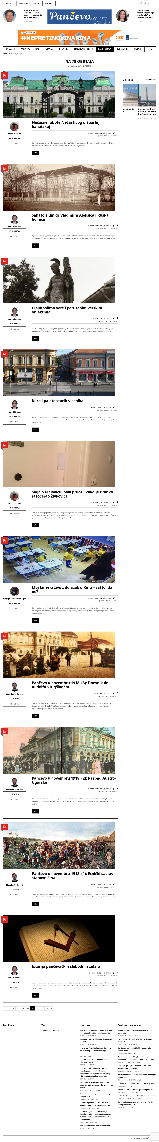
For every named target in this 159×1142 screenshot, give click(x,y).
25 (42, 1008)
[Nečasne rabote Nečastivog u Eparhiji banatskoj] (59, 94)
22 (28, 1008)
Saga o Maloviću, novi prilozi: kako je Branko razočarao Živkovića (72, 494)
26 (47, 1008)
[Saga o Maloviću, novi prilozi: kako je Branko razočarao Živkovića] (59, 464)
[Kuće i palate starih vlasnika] (59, 372)
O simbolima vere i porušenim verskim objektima (67, 310)
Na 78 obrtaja (14, 138)
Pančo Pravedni (14, 134)
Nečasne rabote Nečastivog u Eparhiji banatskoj (66, 124)
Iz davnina (14, 699)
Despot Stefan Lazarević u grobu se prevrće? (135, 1090)
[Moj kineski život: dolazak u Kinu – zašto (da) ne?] (59, 559)
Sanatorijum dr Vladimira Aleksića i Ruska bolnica (70, 217)
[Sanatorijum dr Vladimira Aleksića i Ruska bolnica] (59, 187)
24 (37, 1008)
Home (5, 54)
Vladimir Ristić (31, 10)
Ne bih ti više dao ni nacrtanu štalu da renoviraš (137, 1096)
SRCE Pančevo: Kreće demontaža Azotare (96, 1126)
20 (18, 1008)
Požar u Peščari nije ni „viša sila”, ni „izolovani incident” (145, 15)
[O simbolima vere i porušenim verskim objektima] (59, 280)
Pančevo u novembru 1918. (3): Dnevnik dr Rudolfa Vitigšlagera (70, 684)
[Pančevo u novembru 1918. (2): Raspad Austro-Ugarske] (59, 750)
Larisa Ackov (143, 10)
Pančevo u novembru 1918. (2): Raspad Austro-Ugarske (74, 780)
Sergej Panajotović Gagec (14, 599)
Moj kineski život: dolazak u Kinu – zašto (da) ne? (73, 589)
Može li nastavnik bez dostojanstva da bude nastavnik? (33, 15)
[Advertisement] (139, 170)
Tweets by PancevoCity (50, 1030)
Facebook (8, 1025)
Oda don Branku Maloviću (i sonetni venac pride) (137, 1083)
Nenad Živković (14, 226)
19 (13, 1008)
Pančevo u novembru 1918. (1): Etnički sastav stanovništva (72, 875)
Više (35, 153)
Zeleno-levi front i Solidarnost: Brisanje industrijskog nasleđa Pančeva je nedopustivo (138, 112)
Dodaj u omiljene (96, 133)
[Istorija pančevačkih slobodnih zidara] (59, 938)
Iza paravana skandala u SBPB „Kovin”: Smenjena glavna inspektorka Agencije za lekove (96, 1085)
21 (23, 1008)
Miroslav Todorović (14, 694)
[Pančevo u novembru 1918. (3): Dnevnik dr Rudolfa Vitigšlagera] (59, 655)
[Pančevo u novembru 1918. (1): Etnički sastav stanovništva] (59, 845)
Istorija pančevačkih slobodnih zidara (66, 966)
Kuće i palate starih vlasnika (57, 400)
